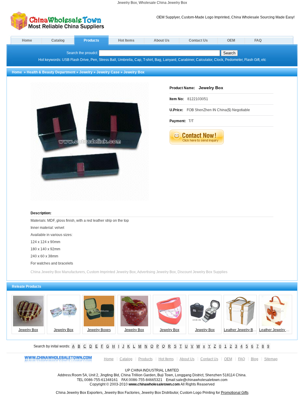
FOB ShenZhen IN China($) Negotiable (218, 110)
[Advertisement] (229, 159)
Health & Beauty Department (51, 72)
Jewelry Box (28, 330)
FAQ (258, 40)
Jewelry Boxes (99, 330)
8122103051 (197, 99)
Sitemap (271, 359)
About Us (162, 40)
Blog (254, 359)
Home (27, 40)
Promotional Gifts (234, 393)
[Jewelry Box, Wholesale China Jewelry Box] (57, 30)
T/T (191, 121)
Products (91, 40)
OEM (231, 40)
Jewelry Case (108, 72)
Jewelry (86, 72)
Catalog (57, 40)
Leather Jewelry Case (275, 330)
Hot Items (126, 40)
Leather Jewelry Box (240, 330)
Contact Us (198, 40)
